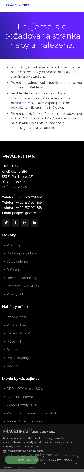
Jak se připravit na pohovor (26, 421)
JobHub (12, 366)
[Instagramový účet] (25, 223)
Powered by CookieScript (20, 467)
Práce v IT (13, 341)
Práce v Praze (16, 317)
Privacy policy (16, 294)
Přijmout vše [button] (21, 459)
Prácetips (17, 5)
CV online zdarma (19, 396)
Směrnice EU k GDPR (22, 286)
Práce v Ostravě (18, 333)
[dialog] (42, 448)
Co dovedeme (17, 261)
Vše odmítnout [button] (60, 459)
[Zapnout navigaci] (72, 5)
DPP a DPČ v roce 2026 (24, 388)
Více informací (33, 446)
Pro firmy (13, 245)
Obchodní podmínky (21, 277)
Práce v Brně (16, 325)
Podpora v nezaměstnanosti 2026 (31, 413)
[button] (42, 451)
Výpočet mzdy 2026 (21, 405)
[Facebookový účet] (15, 223)
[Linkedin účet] (34, 223)
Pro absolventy (17, 357)
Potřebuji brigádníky (21, 253)
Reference (14, 269)
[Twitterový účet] (6, 223)
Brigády (12, 349)
